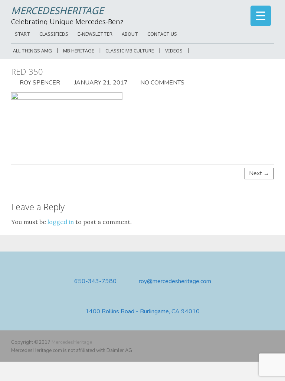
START (22, 34)
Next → (259, 173)
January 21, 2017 (100, 83)
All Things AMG (32, 51)
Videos (174, 51)
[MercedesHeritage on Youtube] (258, 342)
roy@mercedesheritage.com (175, 281)
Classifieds (53, 34)
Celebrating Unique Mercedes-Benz (67, 22)
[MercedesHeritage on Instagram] (269, 342)
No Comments (162, 83)
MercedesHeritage (57, 11)
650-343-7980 (95, 281)
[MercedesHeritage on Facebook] (247, 342)
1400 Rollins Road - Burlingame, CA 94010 (142, 312)
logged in (61, 221)
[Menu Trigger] (260, 16)
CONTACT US (162, 34)
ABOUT (130, 34)
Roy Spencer (39, 83)
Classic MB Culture (129, 51)
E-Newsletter (95, 34)
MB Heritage (78, 51)
